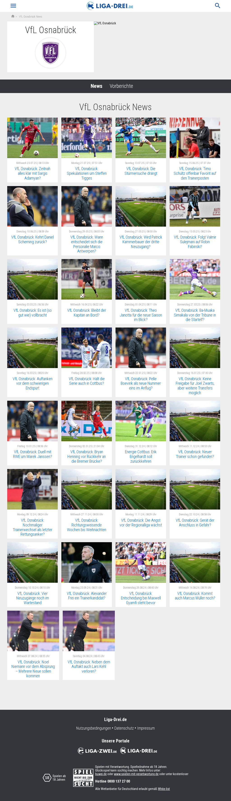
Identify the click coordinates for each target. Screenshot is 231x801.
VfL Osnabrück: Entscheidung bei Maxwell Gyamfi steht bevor (141, 598)
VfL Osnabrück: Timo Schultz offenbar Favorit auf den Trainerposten (195, 173)
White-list (164, 789)
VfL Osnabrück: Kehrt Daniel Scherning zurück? (32, 239)
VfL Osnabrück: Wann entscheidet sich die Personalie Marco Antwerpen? (86, 244)
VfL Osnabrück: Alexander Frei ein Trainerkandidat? (87, 596)
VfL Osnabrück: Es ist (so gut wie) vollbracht (33, 312)
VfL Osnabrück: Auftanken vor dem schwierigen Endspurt (33, 383)
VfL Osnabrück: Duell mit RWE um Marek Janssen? (32, 454)
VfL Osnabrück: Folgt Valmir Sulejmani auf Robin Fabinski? (195, 242)
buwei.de (101, 774)
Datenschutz (124, 728)
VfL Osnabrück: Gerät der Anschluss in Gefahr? (195, 522)
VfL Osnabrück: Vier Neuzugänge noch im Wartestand (32, 598)
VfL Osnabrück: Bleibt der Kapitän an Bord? (86, 312)
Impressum (146, 728)
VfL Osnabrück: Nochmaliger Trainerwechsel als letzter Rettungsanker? (32, 527)
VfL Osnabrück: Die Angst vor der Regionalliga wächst (141, 522)
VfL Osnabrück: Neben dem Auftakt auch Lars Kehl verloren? (89, 667)
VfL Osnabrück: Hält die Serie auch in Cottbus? (87, 381)
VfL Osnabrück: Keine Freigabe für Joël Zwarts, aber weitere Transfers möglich (195, 385)
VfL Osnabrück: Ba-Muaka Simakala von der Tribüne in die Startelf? (195, 315)
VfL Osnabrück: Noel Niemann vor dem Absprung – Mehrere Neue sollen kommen (33, 669)
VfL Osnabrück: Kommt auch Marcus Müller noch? (195, 596)
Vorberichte (121, 86)
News (96, 86)
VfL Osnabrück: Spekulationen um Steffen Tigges (87, 173)
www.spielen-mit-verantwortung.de (136, 774)
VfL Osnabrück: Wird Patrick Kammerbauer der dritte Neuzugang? (141, 242)
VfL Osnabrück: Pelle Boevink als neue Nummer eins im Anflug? (141, 383)
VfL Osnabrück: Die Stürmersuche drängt (141, 171)
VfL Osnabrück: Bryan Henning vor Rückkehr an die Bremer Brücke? (86, 456)
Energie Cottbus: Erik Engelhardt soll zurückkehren (141, 456)
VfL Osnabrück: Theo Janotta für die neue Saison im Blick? (141, 315)
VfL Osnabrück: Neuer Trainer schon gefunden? (195, 454)
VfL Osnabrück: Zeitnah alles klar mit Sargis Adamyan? (32, 173)
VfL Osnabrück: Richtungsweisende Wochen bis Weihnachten (86, 525)
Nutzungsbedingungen (93, 728)
